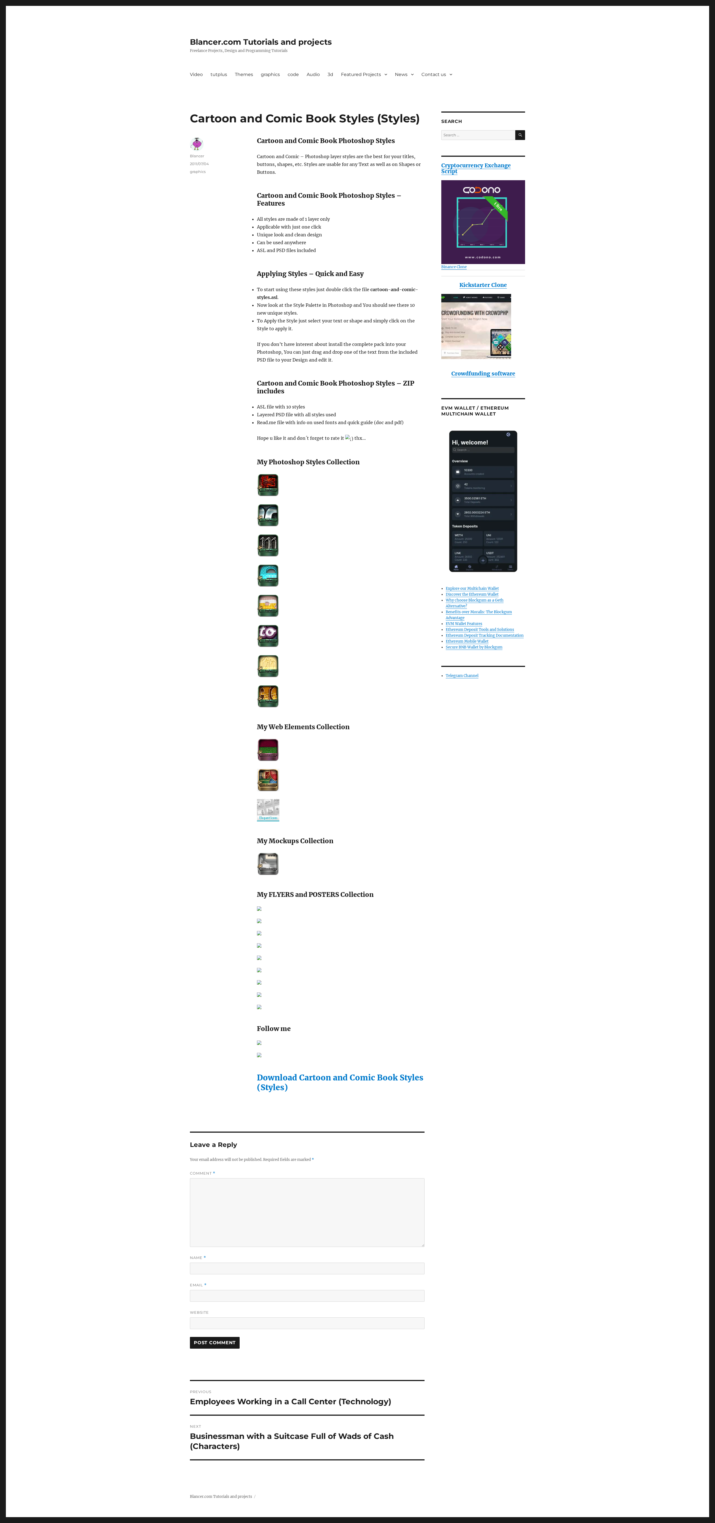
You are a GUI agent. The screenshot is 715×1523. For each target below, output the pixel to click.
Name (198, 1257)
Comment (202, 1173)
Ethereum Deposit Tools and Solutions (480, 629)
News (401, 74)
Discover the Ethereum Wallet (472, 594)
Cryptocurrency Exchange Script (476, 168)
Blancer (197, 156)
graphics (270, 74)
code (293, 74)
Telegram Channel (462, 675)
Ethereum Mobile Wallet (467, 641)
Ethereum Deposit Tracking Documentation (485, 635)
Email (198, 1285)
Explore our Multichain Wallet (472, 588)
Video (196, 74)
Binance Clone (454, 267)
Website (199, 1312)
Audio (313, 74)
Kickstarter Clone (483, 285)
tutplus (219, 74)
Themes (244, 74)
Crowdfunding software (483, 373)
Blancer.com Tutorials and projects (261, 42)
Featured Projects (361, 74)
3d (330, 74)
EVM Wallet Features (464, 623)
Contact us (433, 74)
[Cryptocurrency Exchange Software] (483, 222)
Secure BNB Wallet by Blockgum (474, 647)
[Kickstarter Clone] (483, 326)
